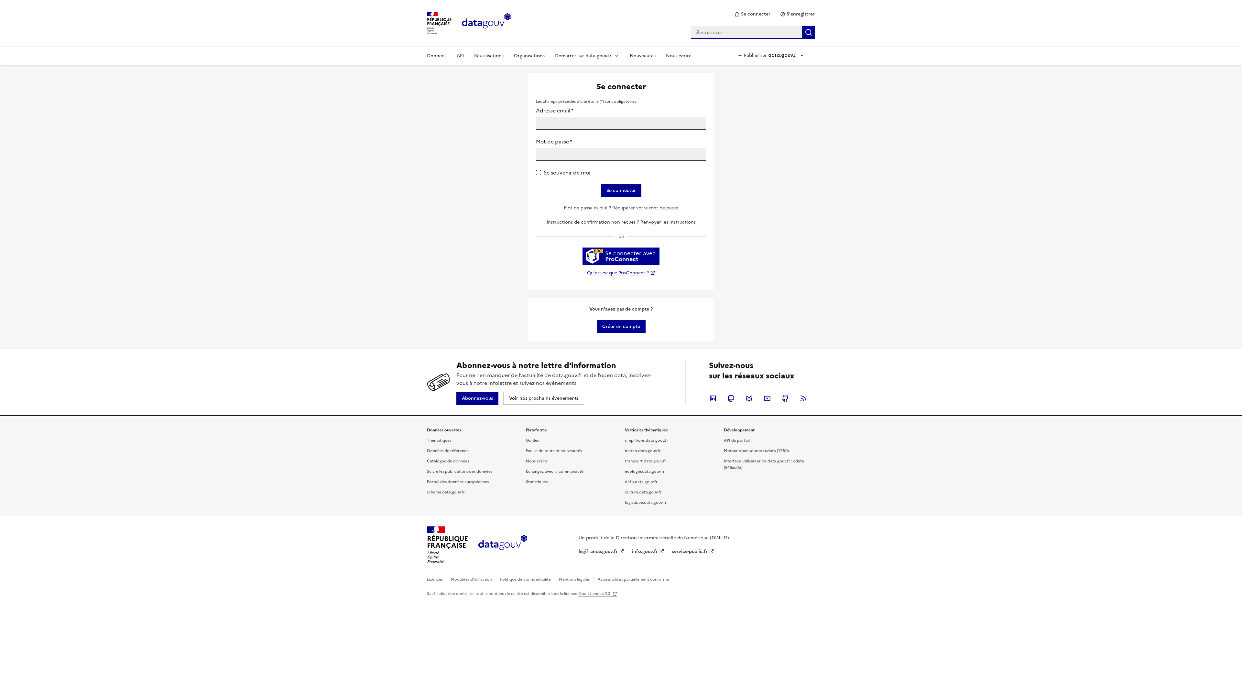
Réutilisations (489, 55)
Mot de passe (554, 141)
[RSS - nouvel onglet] (803, 398)
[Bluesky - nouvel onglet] (749, 398)
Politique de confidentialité (525, 579)
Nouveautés (643, 55)
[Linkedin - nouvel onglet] (712, 398)
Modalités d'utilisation (471, 579)
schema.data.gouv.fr (446, 492)
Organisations (529, 55)
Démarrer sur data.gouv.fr (583, 55)
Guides (532, 440)
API (460, 55)
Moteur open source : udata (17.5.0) (756, 451)
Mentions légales (574, 579)
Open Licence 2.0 (594, 594)
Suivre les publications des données (459, 471)
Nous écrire (679, 55)
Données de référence (448, 451)
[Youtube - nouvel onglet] (767, 398)
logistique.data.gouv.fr (646, 502)
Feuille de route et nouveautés (554, 451)
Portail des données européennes (458, 482)
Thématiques (439, 440)
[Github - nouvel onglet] (785, 398)
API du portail (737, 440)
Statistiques (537, 482)
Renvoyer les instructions (668, 222)
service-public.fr (690, 551)
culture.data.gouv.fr (643, 492)
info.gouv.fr (645, 551)
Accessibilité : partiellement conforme (633, 579)
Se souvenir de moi (567, 172)
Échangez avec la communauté (554, 471)
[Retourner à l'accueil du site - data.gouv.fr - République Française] (502, 545)
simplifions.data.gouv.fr (646, 440)
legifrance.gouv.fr (598, 551)
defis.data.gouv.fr (641, 482)
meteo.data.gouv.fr (643, 451)
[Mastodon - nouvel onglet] (730, 398)
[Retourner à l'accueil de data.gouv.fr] (486, 22)
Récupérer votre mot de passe (645, 208)
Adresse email (554, 110)
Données (436, 55)
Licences (435, 579)
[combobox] (753, 32)
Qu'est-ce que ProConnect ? (618, 273)
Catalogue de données (448, 461)
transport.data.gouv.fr (645, 461)
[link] (752, 14)
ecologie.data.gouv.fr (645, 471)
